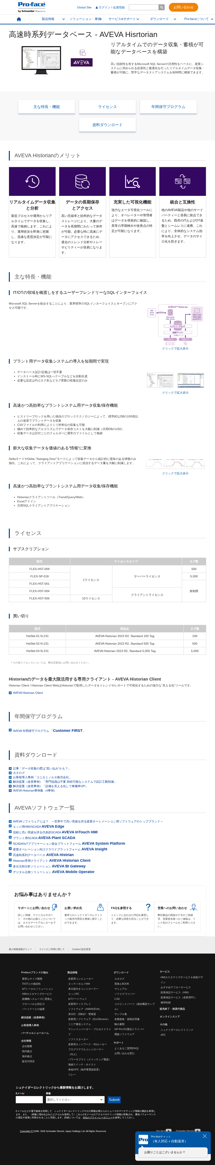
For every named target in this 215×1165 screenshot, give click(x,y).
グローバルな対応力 (33, 1004)
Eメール (20, 1093)
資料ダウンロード (107, 125)
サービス (165, 971)
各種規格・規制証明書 (127, 1019)
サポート (119, 1042)
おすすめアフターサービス (176, 987)
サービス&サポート (122, 19)
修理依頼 (166, 1002)
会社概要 (27, 1046)
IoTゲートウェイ (77, 998)
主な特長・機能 (46, 107)
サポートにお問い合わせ (37, 917)
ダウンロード (159, 19)
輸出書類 (119, 1024)
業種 (48, 1093)
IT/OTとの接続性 (31, 983)
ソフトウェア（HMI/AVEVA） (85, 1009)
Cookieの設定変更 (81, 949)
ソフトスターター (78, 1039)
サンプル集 (120, 1014)
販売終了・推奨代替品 (172, 1008)
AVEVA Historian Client (28, 692)
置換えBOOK (121, 983)
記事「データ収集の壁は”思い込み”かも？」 (42, 768)
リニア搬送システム (79, 1024)
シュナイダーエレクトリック (177, 1029)
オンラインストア (170, 1016)
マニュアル (120, 988)
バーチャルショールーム (35, 1033)
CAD (117, 998)
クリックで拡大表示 (175, 348)
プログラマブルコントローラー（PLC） (86, 1052)
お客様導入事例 (30, 1025)
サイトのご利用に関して (52, 949)
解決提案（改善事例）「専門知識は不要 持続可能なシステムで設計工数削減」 (65, 781)
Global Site (84, 7)
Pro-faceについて (196, 19)
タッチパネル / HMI (79, 983)
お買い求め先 (84, 917)
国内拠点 (27, 1051)
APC (163, 1034)
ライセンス (107, 107)
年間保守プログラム (168, 107)
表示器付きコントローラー (83, 988)
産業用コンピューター (80, 978)
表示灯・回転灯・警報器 (82, 1014)
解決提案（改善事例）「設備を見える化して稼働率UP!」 (50, 786)
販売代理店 (28, 1061)
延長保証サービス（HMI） (175, 992)
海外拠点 (27, 1056)
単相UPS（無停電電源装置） (84, 1069)
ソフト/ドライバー (124, 993)
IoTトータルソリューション (37, 988)
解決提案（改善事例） (33, 1017)
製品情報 (48, 19)
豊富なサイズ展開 (32, 978)
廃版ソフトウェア (124, 1034)
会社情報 (26, 1040)
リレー (72, 1074)
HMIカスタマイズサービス (37, 993)
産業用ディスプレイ (79, 1004)
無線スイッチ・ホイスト (82, 1064)
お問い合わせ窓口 (124, 1053)
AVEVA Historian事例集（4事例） (35, 790)
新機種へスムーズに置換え (37, 998)
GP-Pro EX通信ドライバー (129, 1029)
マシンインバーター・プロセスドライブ (89, 1032)
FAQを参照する (131, 917)
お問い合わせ (183, 7)
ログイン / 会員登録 (112, 7)
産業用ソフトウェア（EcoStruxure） (89, 1019)
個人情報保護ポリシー (20, 949)
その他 (163, 1024)
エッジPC (73, 993)
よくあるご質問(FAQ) (126, 1048)
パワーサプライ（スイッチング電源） (89, 1059)
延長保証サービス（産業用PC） (179, 997)
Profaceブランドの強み (34, 972)
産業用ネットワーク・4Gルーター (87, 1044)
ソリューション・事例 (85, 19)
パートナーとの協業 (33, 1009)
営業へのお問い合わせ (177, 917)
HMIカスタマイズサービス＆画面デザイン (182, 980)
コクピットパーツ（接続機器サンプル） (134, 1007)
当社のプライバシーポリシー (98, 1117)
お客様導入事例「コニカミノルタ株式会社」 (42, 777)
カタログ (19, 772)
